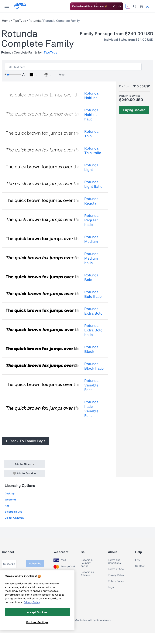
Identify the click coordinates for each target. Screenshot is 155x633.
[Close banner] (113, 6)
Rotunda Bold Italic (93, 294)
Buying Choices (134, 110)
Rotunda (35, 20)
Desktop (10, 493)
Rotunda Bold (91, 277)
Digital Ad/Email (14, 518)
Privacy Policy (116, 575)
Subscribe (35, 563)
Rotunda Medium (91, 239)
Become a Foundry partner (86, 563)
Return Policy (116, 581)
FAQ (137, 560)
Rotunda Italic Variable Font (91, 408)
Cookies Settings (37, 622)
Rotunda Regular (91, 201)
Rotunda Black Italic (94, 366)
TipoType (19, 20)
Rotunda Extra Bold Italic (93, 330)
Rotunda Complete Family (61, 20)
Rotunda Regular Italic (91, 220)
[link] (141, 6)
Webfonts (10, 499)
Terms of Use (116, 569)
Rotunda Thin (91, 134)
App (7, 505)
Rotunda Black (91, 349)
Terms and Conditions (114, 562)
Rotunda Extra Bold (93, 311)
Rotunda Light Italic (93, 184)
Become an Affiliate (87, 574)
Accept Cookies (37, 612)
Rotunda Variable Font (91, 385)
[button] (33, 75)
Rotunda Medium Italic (91, 258)
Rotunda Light (91, 167)
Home (6, 20)
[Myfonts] (20, 8)
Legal (111, 587)
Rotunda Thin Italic (92, 150)
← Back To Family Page (26, 441)
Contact (140, 566)
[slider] (14, 74)
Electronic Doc (13, 512)
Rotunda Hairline (91, 95)
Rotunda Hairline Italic (91, 114)
